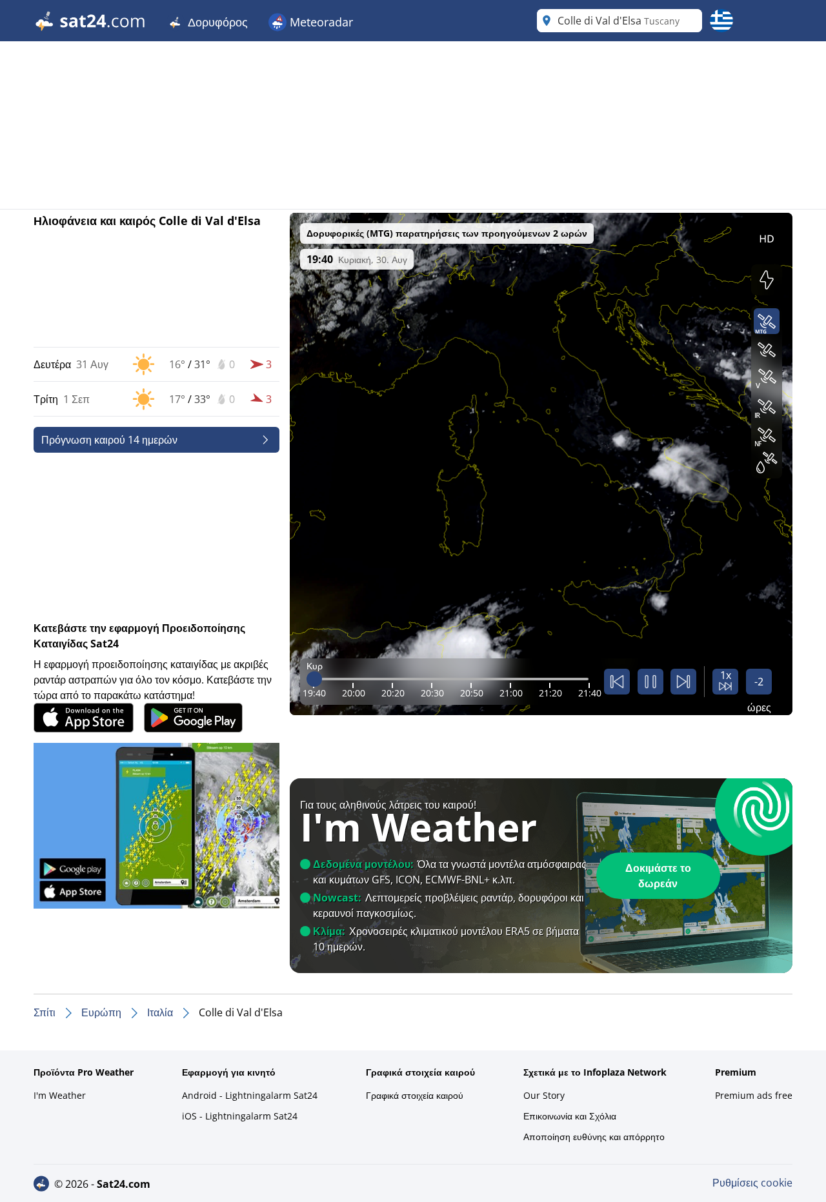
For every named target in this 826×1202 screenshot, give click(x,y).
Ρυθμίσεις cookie (752, 1183)
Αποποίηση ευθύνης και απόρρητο (594, 1136)
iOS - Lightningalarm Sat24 (239, 1116)
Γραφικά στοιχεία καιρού (414, 1095)
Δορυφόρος (216, 22)
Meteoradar (320, 22)
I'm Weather (60, 1095)
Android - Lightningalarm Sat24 (249, 1095)
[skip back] (617, 682)
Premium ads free (753, 1095)
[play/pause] (650, 682)
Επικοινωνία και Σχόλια (569, 1116)
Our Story (544, 1095)
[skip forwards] (683, 682)
